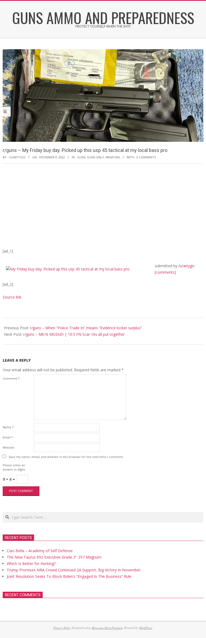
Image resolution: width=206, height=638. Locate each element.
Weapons (113, 157)
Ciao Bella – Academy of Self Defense (40, 550)
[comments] (165, 272)
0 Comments (146, 157)
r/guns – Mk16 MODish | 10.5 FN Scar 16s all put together (74, 334)
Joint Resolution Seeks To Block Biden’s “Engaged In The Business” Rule (69, 576)
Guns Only (95, 157)
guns (81, 157)
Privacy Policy (62, 628)
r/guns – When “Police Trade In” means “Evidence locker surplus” (86, 327)
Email (8, 437)
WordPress (145, 628)
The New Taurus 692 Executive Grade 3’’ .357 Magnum (54, 557)
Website (8, 447)
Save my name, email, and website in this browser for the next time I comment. (66, 457)
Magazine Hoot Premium (107, 628)
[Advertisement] (103, 207)
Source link (12, 297)
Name (8, 427)
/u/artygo (186, 265)
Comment (11, 378)
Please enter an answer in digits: (14, 467)
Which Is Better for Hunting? (31, 563)
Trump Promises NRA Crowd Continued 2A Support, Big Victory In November (74, 569)
